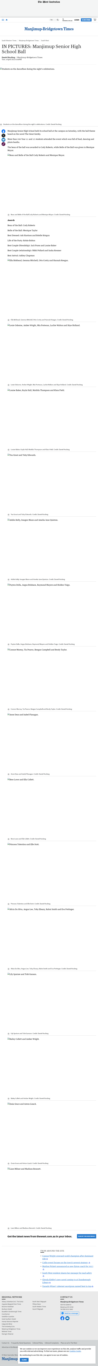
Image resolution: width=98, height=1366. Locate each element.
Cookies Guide (75, 1351)
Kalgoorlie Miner (7, 1324)
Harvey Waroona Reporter (10, 1321)
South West (45, 40)
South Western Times (9, 40)
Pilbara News (37, 1304)
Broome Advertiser (8, 1306)
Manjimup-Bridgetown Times (29, 40)
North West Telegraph (39, 1301)
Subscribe (86, 20)
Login (76, 20)
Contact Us (5, 1343)
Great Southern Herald (9, 1319)
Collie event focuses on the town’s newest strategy (65, 1262)
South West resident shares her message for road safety (67, 1273)
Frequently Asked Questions (21, 1343)
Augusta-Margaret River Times (11, 1304)
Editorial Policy (38, 1343)
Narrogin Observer (7, 1334)
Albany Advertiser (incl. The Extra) (12, 1301)
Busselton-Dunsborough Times (11, 1311)
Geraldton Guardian (8, 1316)
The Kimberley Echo (8, 1326)
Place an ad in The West (69, 1343)
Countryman (6, 1314)
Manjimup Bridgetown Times (11, 1329)
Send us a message (71, 1313)
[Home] (6, 19)
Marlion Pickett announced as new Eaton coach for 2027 (67, 1266)
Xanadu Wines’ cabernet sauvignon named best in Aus (66, 1286)
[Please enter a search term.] (57, 20)
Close (24, 1360)
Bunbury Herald (7, 1309)
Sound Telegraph (38, 1309)
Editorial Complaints (52, 1343)
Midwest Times (6, 1331)
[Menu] (3, 20)
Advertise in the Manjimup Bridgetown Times (17, 1347)
